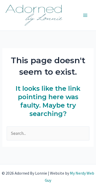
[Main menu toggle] (85, 15)
